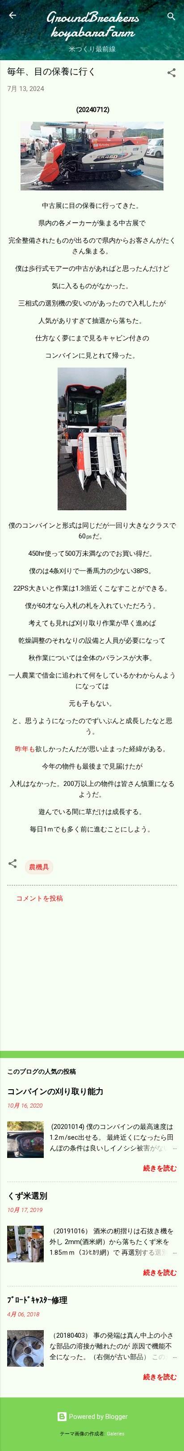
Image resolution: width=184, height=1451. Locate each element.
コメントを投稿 (39, 898)
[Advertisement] (92, 974)
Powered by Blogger (97, 1417)
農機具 (39, 867)
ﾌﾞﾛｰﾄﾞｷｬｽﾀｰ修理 (37, 1300)
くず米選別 (27, 1196)
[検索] (171, 18)
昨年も (25, 749)
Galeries (116, 1434)
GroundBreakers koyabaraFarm (92, 24)
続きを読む (160, 1168)
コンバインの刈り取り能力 (55, 1091)
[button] (171, 74)
